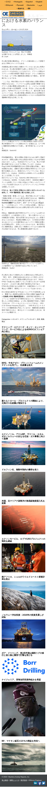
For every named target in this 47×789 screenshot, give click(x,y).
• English (38, 2)
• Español (29, 2)
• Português (17, 2)
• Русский (20, 5)
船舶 (42, 319)
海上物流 (5, 780)
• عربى (39, 5)
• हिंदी (28, 8)
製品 (3, 321)
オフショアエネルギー (28, 319)
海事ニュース (14, 780)
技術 (38, 319)
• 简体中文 (20, 8)
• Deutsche (30, 5)
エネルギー (15, 319)
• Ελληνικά (9, 5)
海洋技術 (24, 780)
